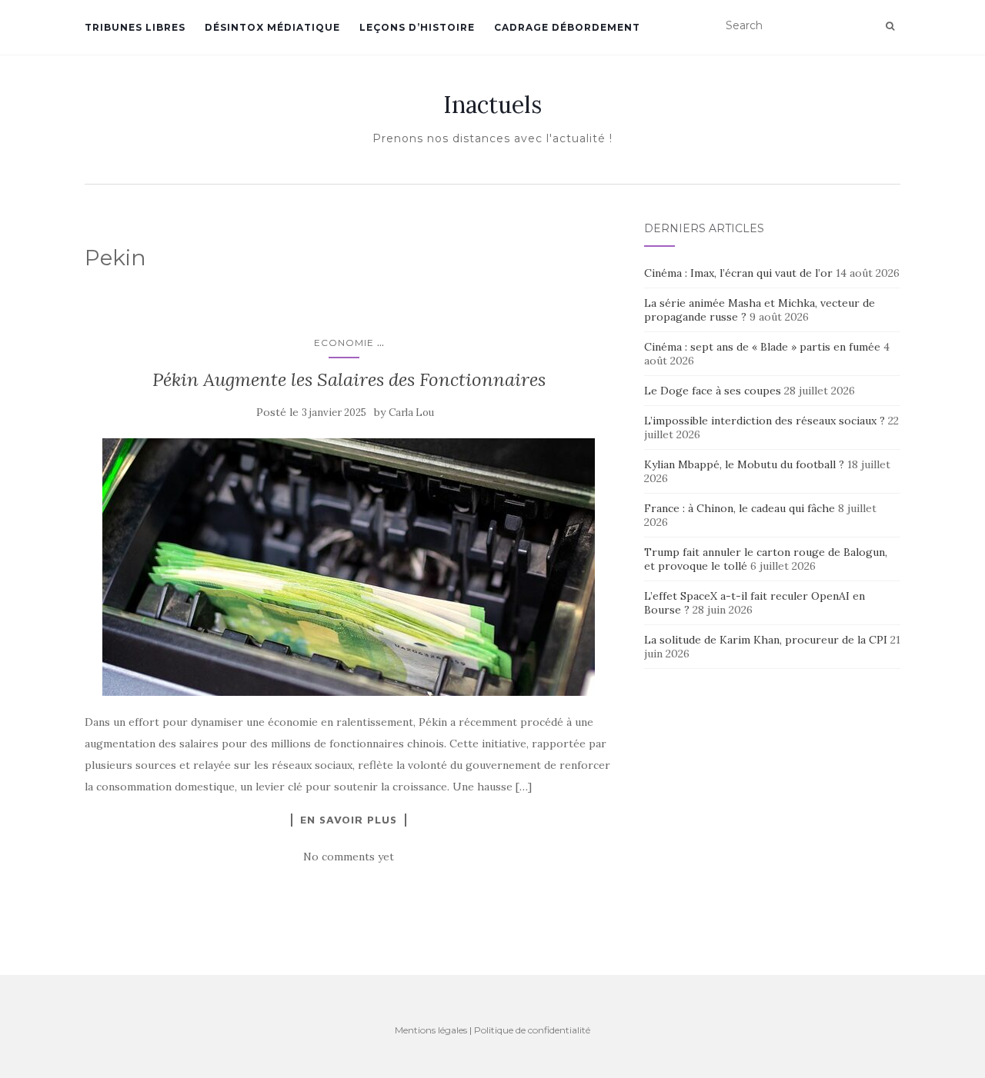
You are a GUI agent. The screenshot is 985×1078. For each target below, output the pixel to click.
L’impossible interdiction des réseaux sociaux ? (764, 421)
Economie (344, 342)
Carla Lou (411, 412)
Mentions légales (431, 1030)
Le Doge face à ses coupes (712, 391)
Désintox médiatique (272, 27)
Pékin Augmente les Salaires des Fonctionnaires (349, 379)
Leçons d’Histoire (417, 27)
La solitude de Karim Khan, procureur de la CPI (765, 640)
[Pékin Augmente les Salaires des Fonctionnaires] (349, 567)
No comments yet (348, 856)
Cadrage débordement (567, 27)
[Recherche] (890, 26)
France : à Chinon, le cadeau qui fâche (739, 508)
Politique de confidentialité (532, 1030)
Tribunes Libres (135, 27)
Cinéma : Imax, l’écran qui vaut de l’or (738, 273)
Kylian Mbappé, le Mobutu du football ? (744, 464)
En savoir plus (348, 819)
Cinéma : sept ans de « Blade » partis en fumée (762, 347)
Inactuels (492, 104)
